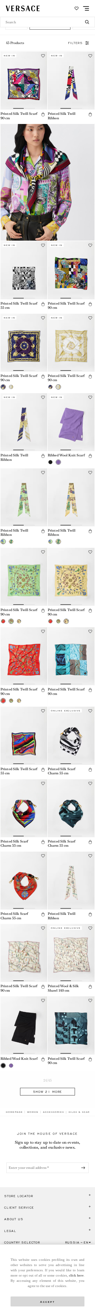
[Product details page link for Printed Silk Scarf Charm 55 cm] (71, 736)
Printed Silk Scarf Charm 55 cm (61, 771)
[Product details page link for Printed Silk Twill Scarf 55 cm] (24, 270)
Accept (47, 1301)
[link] (14, 1112)
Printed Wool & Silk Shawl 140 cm (63, 988)
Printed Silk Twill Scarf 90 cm (19, 115)
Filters (75, 43)
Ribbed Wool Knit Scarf (66, 455)
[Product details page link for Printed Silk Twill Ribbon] (71, 81)
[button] (43, 114)
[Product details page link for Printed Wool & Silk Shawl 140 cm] (71, 953)
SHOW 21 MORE (47, 1092)
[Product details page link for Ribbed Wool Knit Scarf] (71, 422)
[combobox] (47, 22)
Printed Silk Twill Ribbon (61, 115)
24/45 (47, 1080)
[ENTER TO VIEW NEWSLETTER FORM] (84, 1168)
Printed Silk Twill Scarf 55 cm (19, 305)
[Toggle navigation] (86, 8)
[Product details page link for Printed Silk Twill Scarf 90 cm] (24, 81)
